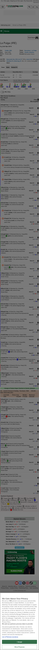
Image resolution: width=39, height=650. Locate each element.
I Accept (19, 642)
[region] (19, 621)
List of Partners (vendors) (10, 637)
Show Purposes (19, 647)
